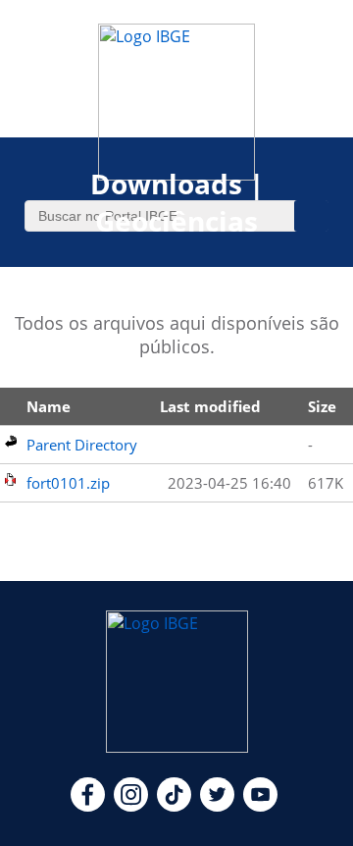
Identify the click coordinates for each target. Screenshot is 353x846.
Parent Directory (81, 444)
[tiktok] (174, 806)
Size (322, 406)
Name (48, 406)
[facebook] (88, 806)
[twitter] (217, 806)
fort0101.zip (68, 483)
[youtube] (260, 806)
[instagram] (131, 806)
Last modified (210, 406)
